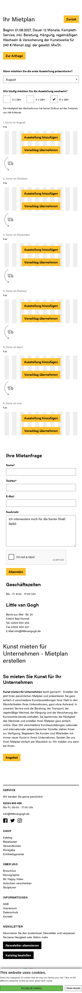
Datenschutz (10, 912)
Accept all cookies (31, 988)
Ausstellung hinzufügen (41, 137)
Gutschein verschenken (17, 883)
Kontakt (7, 916)
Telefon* (11, 481)
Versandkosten (12, 846)
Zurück (71, 19)
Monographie (11, 875)
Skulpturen (9, 887)
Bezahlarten (10, 841)
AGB (6, 904)
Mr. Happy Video (13, 879)
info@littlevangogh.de (16, 814)
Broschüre (9, 871)
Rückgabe (9, 850)
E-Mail (10, 496)
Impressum (10, 908)
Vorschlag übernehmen (41, 150)
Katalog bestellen (18, 955)
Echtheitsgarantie (13, 854)
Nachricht (12, 512)
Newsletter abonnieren (22, 945)
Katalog (7, 837)
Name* (10, 465)
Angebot (12, 757)
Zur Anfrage (14, 55)
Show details (73, 988)
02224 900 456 (12, 803)
